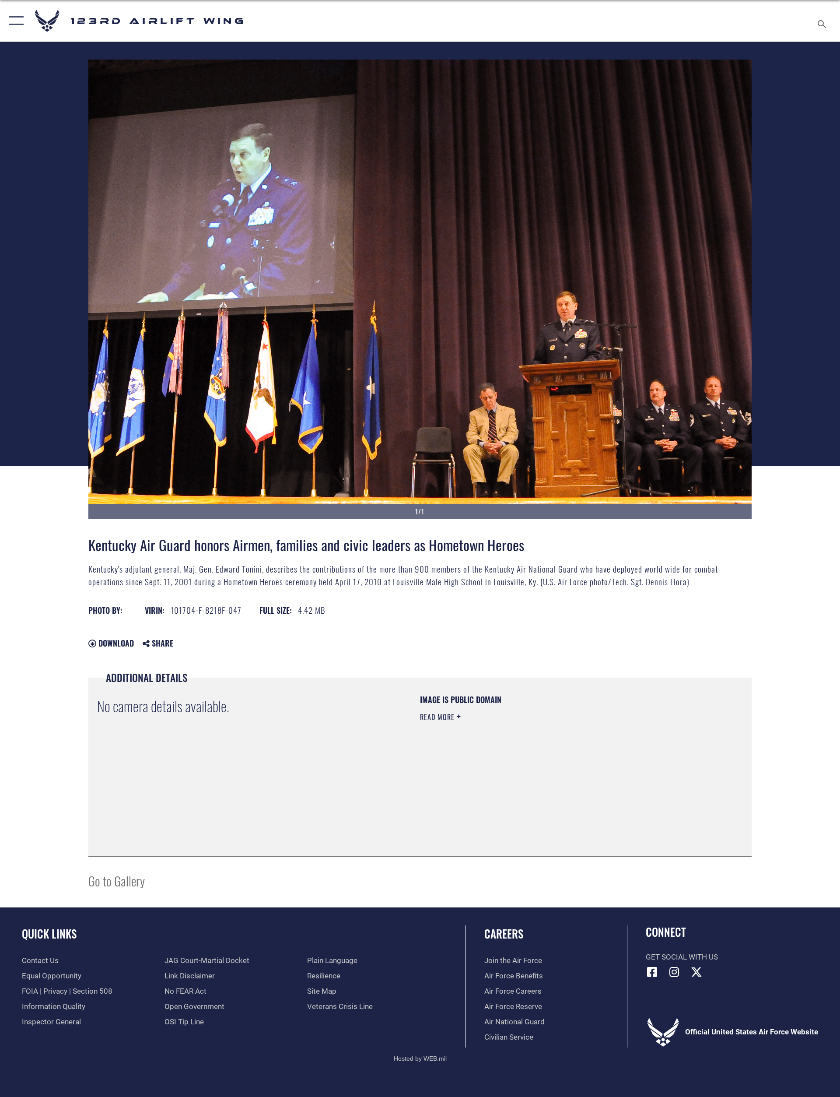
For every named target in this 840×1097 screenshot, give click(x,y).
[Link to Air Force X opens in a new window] (696, 971)
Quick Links (49, 933)
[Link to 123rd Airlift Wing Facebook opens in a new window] (652, 971)
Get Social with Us (682, 957)
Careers (503, 933)
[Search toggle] (823, 21)
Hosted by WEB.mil (420, 1058)
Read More (438, 717)
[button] (14, 21)
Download (115, 643)
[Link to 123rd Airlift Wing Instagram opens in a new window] (674, 971)
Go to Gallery (116, 880)
